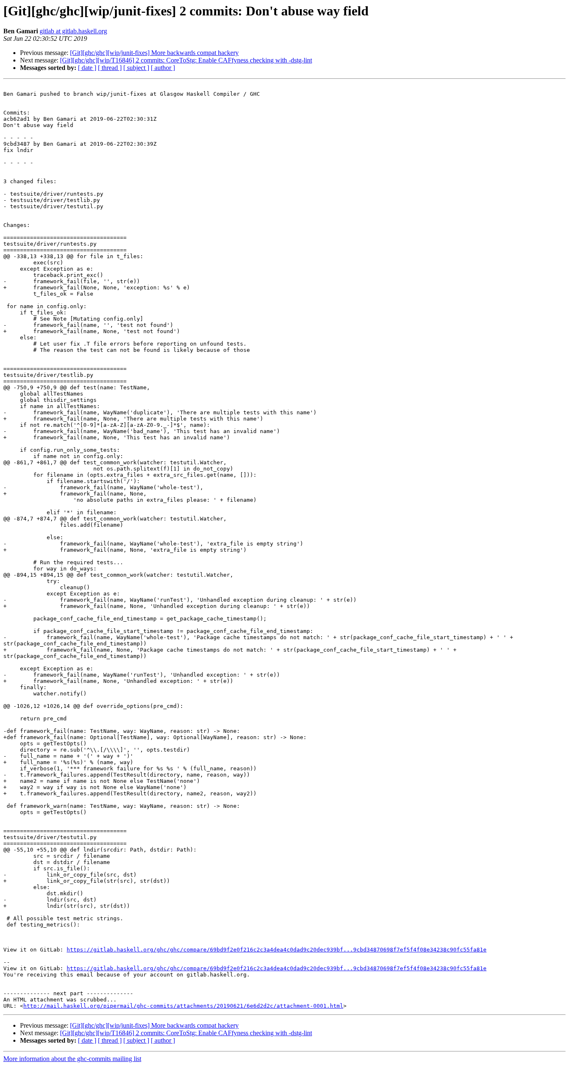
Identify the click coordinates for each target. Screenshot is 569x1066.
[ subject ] (136, 67)
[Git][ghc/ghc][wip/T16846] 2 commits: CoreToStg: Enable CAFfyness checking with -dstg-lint (186, 60)
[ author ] (163, 67)
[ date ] (87, 67)
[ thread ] (110, 67)
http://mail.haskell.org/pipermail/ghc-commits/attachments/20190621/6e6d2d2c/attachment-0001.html (183, 1006)
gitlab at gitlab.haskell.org (73, 31)
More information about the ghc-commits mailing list (72, 1058)
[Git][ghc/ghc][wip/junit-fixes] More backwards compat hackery (154, 52)
